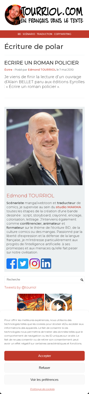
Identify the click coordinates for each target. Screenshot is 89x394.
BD (19, 34)
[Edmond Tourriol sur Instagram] (35, 268)
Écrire (8, 69)
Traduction (44, 34)
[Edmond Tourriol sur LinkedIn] (46, 268)
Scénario (29, 34)
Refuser (44, 368)
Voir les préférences (44, 379)
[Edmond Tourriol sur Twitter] (23, 268)
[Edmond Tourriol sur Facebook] (12, 268)
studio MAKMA (68, 207)
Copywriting (62, 34)
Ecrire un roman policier (41, 63)
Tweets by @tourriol (20, 287)
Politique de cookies (42, 389)
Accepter (44, 356)
